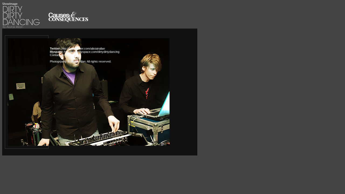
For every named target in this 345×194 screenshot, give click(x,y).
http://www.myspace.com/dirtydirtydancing (91, 51)
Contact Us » (58, 55)
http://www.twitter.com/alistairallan (83, 48)
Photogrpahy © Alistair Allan (67, 61)
